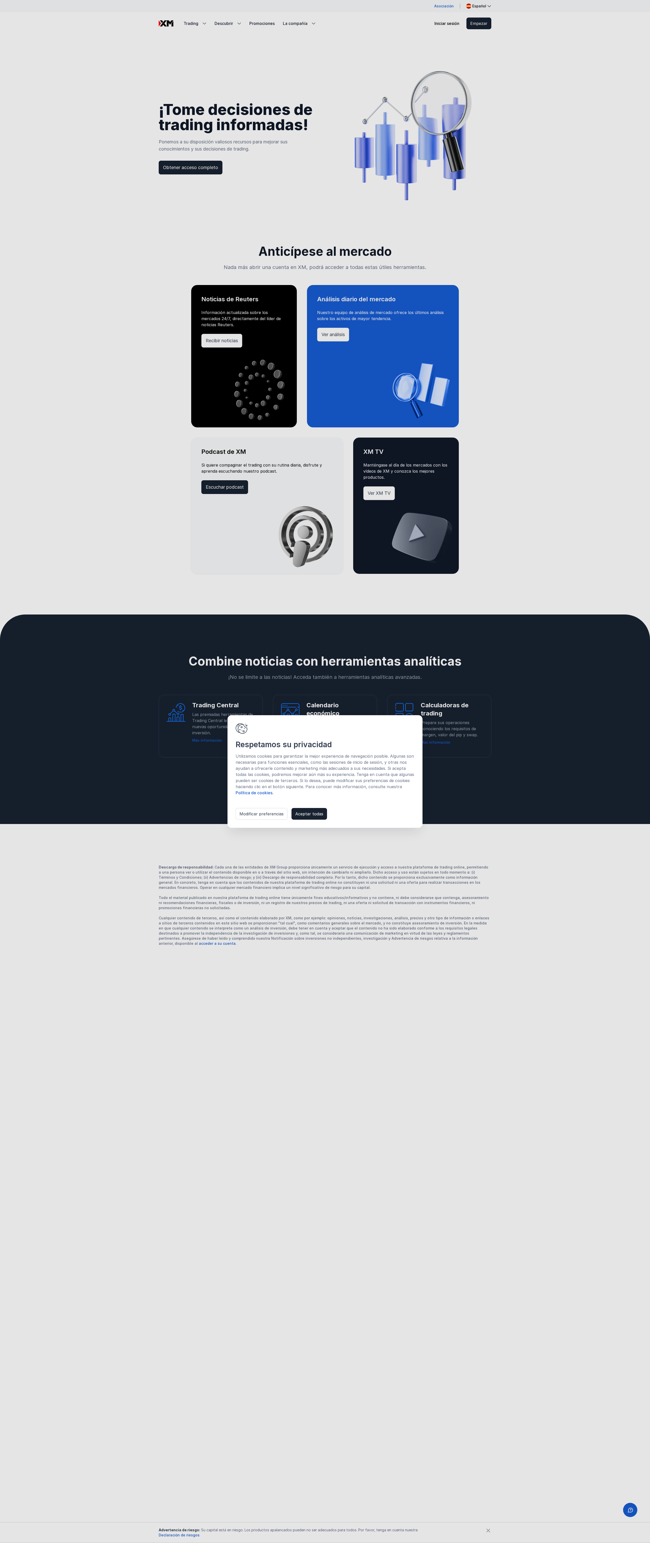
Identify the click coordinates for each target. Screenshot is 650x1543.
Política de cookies (254, 792)
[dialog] (325, 771)
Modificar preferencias (261, 813)
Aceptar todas (309, 813)
